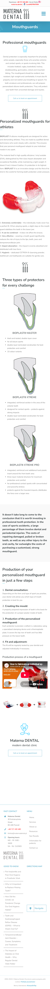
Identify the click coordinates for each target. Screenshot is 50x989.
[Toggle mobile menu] (44, 13)
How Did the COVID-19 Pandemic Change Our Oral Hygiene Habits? (12, 903)
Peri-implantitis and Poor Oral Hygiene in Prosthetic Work (13, 874)
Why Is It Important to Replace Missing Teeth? (13, 887)
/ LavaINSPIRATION (32, 4)
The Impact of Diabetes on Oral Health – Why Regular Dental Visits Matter (12, 957)
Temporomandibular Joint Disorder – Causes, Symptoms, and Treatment (13, 940)
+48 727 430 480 (22, 2)
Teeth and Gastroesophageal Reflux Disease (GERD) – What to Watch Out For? (12, 922)
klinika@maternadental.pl (15, 833)
